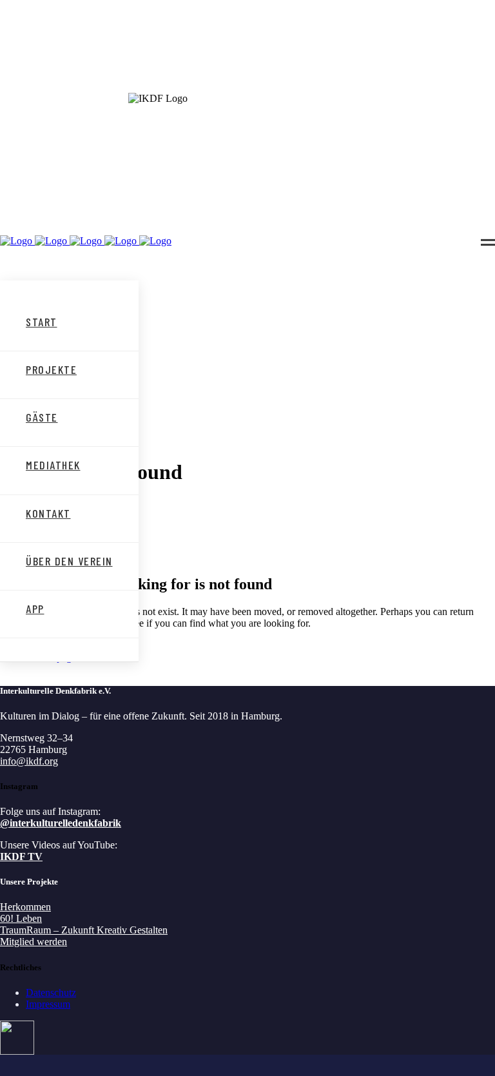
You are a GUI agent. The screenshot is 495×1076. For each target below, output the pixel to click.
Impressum (48, 1004)
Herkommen (25, 906)
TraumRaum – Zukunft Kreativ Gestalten (84, 929)
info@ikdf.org (29, 761)
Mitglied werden (33, 941)
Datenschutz (51, 992)
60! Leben (21, 918)
